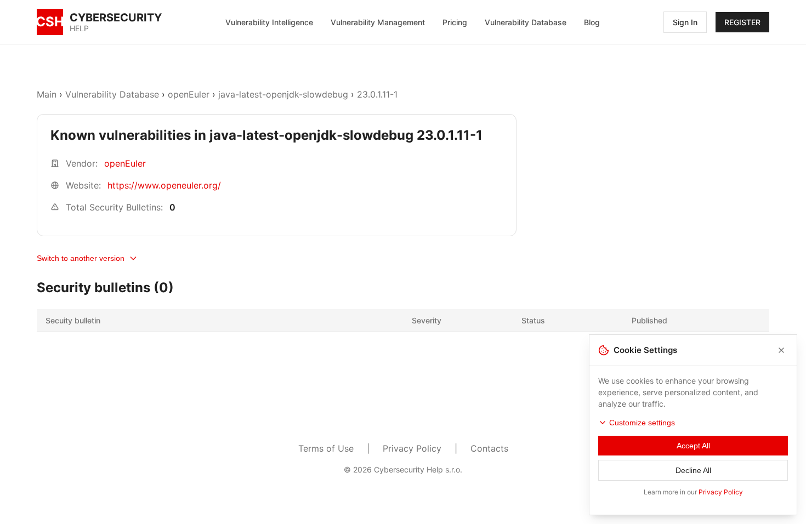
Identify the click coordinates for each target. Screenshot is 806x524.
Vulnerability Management (378, 22)
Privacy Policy (412, 448)
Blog (592, 22)
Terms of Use (326, 448)
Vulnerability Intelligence (269, 22)
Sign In (685, 22)
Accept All (693, 445)
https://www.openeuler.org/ (164, 185)
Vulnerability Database (525, 22)
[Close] (781, 350)
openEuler (188, 94)
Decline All (693, 470)
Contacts (489, 448)
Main (46, 94)
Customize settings (642, 422)
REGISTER (742, 22)
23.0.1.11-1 (377, 94)
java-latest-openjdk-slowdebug (283, 94)
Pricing (454, 22)
